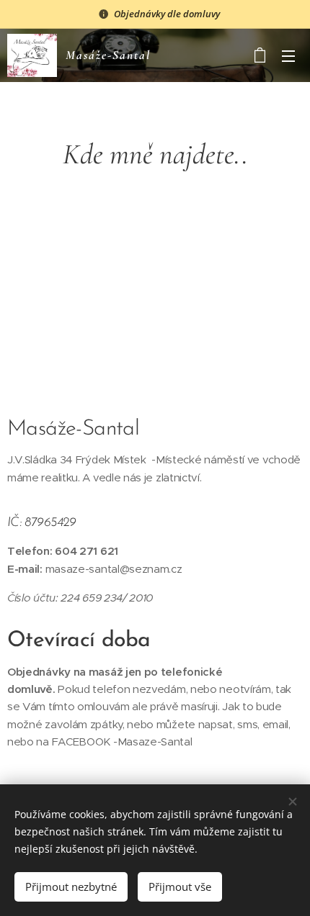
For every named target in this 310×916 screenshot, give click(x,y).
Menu (288, 55)
